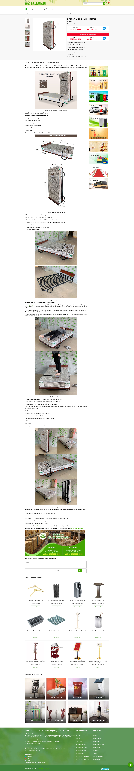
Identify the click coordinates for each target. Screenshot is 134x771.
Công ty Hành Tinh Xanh (43, 768)
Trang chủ (44, 9)
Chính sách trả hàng (81, 750)
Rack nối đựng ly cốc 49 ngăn (56, 630)
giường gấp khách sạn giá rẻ (44, 525)
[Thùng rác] (98, 77)
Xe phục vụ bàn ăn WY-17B (56, 661)
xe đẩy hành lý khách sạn (77, 528)
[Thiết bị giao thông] (98, 114)
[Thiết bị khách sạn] (98, 151)
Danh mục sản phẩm (33, 9)
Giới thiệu (51, 9)
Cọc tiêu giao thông (98, 756)
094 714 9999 (92, 39)
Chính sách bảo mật (81, 753)
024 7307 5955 (75, 29)
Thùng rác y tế (96, 747)
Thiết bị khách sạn (33, 675)
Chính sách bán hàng (81, 744)
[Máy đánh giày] (98, 188)
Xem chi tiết (36, 607)
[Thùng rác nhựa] (98, 101)
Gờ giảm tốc (96, 753)
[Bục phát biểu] (98, 139)
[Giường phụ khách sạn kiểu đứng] (27, 20)
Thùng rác (95, 735)
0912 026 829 (92, 29)
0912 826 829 (75, 39)
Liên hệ (70, 9)
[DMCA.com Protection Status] (105, 769)
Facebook (29, 756)
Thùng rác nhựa (97, 738)
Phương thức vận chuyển (82, 756)
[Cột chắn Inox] (98, 176)
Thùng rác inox (96, 741)
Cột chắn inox (96, 759)
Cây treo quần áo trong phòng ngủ (77, 630)
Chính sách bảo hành (81, 747)
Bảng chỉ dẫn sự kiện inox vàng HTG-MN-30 (98, 662)
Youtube (29, 758)
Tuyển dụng (58, 9)
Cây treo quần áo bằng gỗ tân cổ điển (35, 661)
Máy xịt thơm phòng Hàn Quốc (77, 600)
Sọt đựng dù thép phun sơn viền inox (56, 600)
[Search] (104, 3)
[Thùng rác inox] (98, 126)
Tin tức (65, 9)
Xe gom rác (96, 750)
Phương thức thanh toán (82, 759)
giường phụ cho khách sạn (36, 305)
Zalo (28, 760)
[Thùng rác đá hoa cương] (98, 89)
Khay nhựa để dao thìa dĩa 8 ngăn (35, 630)
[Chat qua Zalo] (104, 28)
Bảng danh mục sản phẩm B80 (77, 661)
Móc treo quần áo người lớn (36, 600)
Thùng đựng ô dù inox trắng (98, 630)
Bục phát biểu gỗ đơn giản (98, 600)
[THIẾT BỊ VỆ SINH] (98, 164)
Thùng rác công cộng (98, 744)
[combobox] (93, 3)
